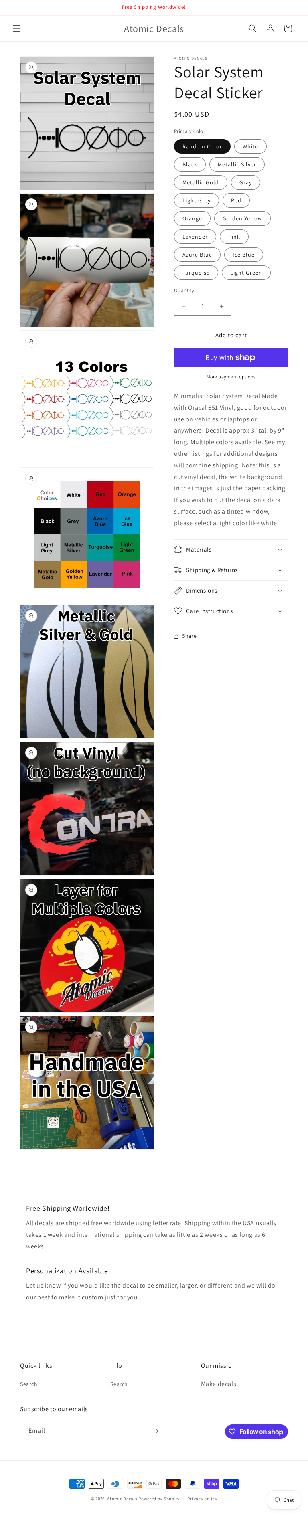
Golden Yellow (242, 218)
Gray (245, 182)
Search (29, 1384)
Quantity (184, 290)
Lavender (195, 236)
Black (189, 164)
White (250, 146)
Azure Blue (197, 254)
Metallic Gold (200, 182)
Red (236, 200)
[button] (17, 28)
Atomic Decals (122, 1498)
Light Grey (196, 200)
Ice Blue (244, 254)
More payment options (231, 377)
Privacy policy (202, 1498)
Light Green (246, 272)
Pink (234, 236)
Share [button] (189, 635)
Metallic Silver (237, 164)
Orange (192, 218)
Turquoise (196, 272)
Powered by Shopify (159, 1498)
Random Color (202, 146)
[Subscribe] (155, 1431)
